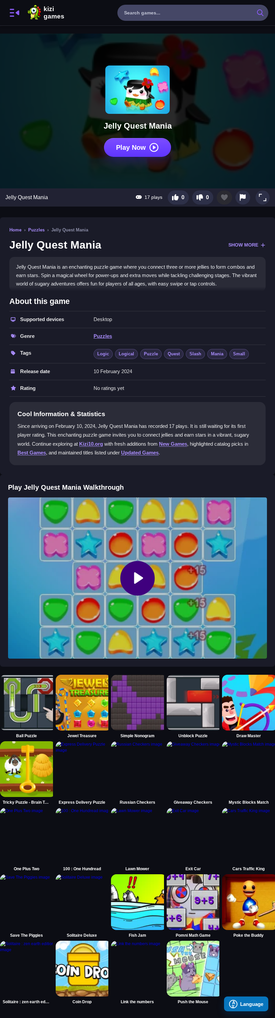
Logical (126, 353)
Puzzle (151, 353)
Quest (174, 353)
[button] (262, 197)
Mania (217, 353)
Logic (103, 353)
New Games (173, 444)
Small (239, 353)
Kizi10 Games (53, 13)
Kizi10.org (91, 444)
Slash (195, 353)
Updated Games (140, 452)
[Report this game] (242, 197)
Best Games (31, 452)
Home (15, 229)
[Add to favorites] (224, 197)
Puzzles (36, 229)
